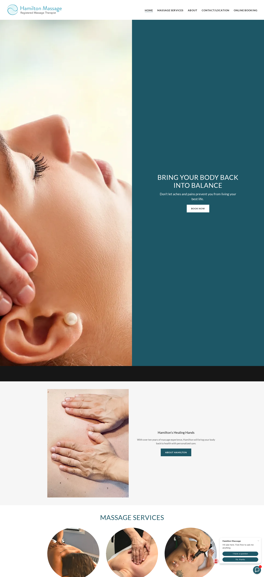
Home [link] (149, 10)
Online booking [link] (245, 10)
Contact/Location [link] (215, 10)
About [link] (192, 10)
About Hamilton (176, 452)
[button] (257, 570)
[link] (35, 9)
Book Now (198, 208)
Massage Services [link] (170, 10)
